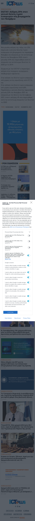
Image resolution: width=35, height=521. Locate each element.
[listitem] (17, 232)
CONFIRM (10, 312)
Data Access (17, 318)
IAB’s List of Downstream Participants (19, 227)
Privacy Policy (26, 318)
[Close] (31, 203)
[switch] (28, 235)
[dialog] (17, 260)
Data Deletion (8, 318)
